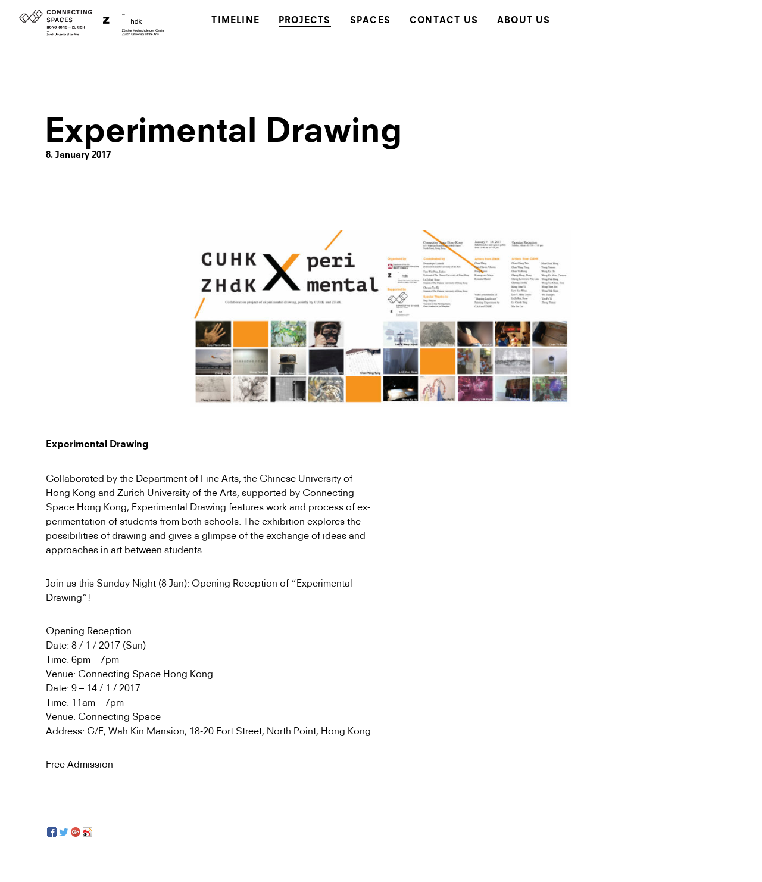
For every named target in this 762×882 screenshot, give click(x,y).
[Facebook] (52, 832)
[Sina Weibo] (87, 832)
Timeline (235, 21)
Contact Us (444, 21)
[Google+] (76, 832)
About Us (524, 21)
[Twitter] (64, 832)
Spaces (370, 21)
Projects (305, 21)
